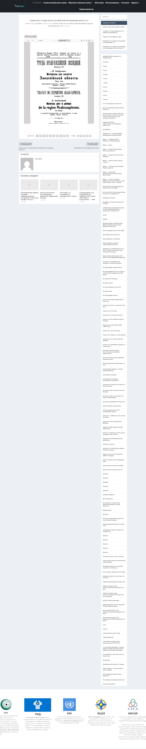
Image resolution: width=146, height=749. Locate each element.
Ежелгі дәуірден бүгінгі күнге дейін (113, 230)
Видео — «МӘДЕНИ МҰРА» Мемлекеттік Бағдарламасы (111, 140)
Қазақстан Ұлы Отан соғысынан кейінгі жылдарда (112, 454)
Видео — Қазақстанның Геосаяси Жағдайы (113, 155)
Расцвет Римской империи (111, 600)
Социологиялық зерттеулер (111, 633)
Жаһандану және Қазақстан (111, 234)
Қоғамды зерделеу (108, 494)
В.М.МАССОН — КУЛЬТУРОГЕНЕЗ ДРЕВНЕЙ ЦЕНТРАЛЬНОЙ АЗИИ (112, 134)
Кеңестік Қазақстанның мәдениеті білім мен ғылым (113, 358)
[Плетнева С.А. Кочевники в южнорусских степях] (69, 184)
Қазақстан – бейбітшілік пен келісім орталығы (114, 416)
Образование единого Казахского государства (113, 530)
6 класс (105, 70)
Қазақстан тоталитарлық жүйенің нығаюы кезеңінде (113, 449)
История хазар (107, 291)
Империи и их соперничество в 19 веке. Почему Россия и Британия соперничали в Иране (113, 250)
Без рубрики (106, 129)
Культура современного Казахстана (114, 401)
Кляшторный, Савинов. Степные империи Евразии (113, 369)
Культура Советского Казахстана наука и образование (113, 396)
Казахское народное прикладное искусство (113, 300)
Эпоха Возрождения (109, 684)
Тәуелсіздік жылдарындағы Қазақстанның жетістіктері (111, 642)
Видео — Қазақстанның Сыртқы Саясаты (113, 161)
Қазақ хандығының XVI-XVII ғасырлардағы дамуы (111, 410)
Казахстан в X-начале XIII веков (112, 315)
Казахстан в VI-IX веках (110, 311)
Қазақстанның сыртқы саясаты (112, 469)
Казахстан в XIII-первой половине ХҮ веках (113, 320)
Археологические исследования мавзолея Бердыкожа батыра (49, 195)
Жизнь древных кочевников (111, 239)
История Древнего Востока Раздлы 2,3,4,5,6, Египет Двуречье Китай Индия (113, 273)
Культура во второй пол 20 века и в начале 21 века (114, 385)
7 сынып (105, 83)
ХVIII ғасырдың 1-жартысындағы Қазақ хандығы (113, 669)
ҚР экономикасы (108, 499)
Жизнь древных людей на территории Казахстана (111, 243)
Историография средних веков (112, 267)
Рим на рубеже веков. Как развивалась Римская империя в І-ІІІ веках (114, 619)
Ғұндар (105, 219)
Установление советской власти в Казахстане (113, 655)
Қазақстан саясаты (109, 444)
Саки (104, 625)
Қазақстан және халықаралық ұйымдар (112, 422)
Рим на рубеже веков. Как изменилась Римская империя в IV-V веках (114, 611)
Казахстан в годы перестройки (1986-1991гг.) (112, 325)
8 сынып (55, 23)
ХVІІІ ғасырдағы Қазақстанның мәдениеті (112, 674)
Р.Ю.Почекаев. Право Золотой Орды (114, 572)
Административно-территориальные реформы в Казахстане (112, 123)
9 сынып (105, 99)
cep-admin (38, 23)
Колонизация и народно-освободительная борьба (111, 379)
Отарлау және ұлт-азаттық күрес (113, 556)
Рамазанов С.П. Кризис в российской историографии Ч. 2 (114, 41)
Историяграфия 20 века (110, 295)
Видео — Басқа (107, 145)
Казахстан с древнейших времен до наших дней (114, 345)
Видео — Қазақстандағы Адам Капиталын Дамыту (112, 149)
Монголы (105, 514)
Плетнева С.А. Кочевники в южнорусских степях (68, 194)
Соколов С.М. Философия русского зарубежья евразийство (113, 31)
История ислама (108, 283)
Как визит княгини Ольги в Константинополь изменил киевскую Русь (111, 352)
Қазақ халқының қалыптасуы (112, 406)
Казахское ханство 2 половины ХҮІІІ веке (114, 306)
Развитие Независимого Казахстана (114, 582)
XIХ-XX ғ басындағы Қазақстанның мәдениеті (113, 108)
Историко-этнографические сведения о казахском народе (112, 262)
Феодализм (106, 660)
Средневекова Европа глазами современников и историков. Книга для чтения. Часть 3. (30, 196)
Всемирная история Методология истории (113, 202)
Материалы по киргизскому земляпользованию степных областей (111, 504)
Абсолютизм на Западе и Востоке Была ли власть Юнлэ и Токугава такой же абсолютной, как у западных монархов (113, 116)
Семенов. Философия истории (112, 37)
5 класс (105, 66)
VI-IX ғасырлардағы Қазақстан (112, 103)
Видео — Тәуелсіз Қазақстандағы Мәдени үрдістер (113, 167)
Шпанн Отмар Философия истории (113, 27)
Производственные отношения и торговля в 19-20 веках (113, 567)
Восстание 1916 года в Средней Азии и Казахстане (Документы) (114, 193)
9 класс (105, 95)
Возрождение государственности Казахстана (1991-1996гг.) (113, 187)
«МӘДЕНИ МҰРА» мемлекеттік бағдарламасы (112, 57)
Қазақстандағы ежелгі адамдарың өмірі (113, 460)
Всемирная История (109, 198)
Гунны (104, 215)
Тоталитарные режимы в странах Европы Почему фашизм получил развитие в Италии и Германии (113, 648)
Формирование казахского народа (113, 664)
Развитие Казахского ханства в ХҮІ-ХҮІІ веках (114, 576)
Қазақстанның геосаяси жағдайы (113, 465)
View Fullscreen (30, 36)
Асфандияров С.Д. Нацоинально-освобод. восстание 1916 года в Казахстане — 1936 (87, 196)
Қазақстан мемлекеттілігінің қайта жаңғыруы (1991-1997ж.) (114, 433)
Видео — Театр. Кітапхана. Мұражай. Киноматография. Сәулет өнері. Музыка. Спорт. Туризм (114, 180)
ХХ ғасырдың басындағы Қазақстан (114, 680)
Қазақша (105, 474)
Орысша (90, 23)
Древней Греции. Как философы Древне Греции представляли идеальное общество (112, 224)
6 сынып (105, 74)
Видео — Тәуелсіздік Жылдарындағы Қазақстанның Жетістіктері (112, 173)
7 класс (105, 78)
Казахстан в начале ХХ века (111, 330)
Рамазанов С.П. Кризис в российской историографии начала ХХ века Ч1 (114, 47)
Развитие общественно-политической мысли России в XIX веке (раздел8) (113, 594)
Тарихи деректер (86, 9)
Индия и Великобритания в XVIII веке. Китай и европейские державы (114, 256)
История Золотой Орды (110, 278)
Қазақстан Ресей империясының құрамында (113, 439)
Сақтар (105, 629)
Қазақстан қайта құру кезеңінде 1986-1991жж (113, 427)
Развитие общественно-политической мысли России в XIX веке (113, 587)
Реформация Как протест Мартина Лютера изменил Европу (113, 605)
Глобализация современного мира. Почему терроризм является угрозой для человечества (113, 209)
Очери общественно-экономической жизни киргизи (114, 561)
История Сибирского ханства (112, 287)
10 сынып (105, 62)
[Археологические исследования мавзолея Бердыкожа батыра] (49, 184)
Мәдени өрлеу (107, 510)
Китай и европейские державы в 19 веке (114, 364)
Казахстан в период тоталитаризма (114, 335)
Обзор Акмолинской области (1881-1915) (114, 525)
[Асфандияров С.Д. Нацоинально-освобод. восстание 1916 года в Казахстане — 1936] (88, 184)
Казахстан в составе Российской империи (73, 23)
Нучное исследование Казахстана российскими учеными (113, 519)
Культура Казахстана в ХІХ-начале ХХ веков (113, 391)
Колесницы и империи (109, 375)
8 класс (105, 87)
